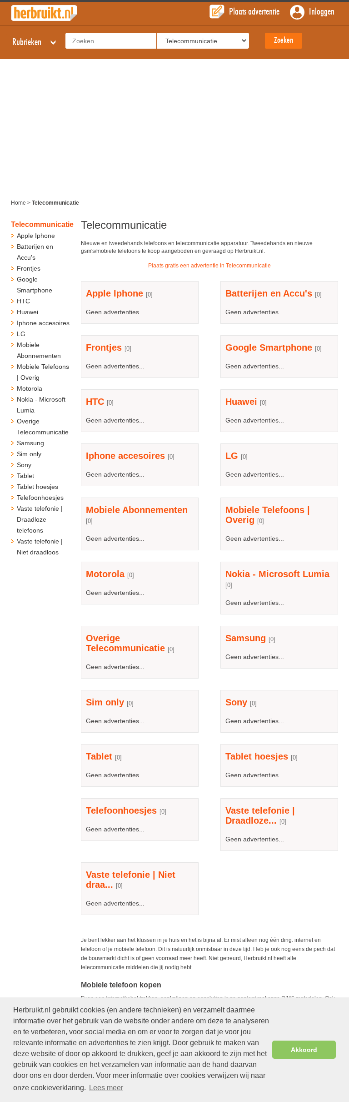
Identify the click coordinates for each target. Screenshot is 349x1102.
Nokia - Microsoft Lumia (277, 574)
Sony (236, 702)
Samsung (247, 638)
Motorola (105, 574)
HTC (95, 402)
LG (231, 456)
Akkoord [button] (304, 1049)
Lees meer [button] (106, 1088)
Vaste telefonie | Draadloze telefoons (40, 519)
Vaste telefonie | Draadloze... (260, 815)
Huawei (241, 402)
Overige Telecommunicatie (125, 643)
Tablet (99, 756)
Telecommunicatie (42, 224)
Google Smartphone (268, 347)
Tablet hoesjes (256, 756)
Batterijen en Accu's (268, 293)
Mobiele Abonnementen (137, 510)
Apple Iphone (114, 293)
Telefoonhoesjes (121, 810)
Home (18, 203)
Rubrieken (27, 42)
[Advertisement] (174, 127)
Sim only (105, 702)
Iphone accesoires (125, 456)
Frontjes (104, 347)
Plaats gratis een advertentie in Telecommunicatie (209, 265)
